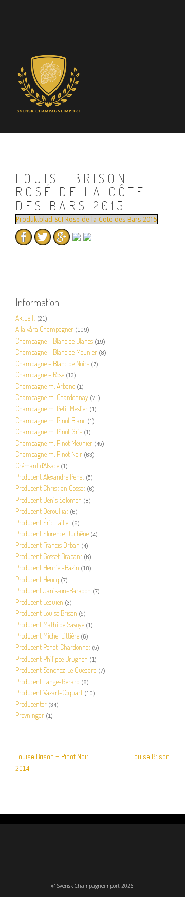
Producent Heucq (37, 579)
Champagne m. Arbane (45, 386)
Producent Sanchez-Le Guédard (56, 670)
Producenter (31, 704)
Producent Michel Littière (47, 635)
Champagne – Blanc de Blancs (54, 340)
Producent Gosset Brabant (48, 556)
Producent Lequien (39, 601)
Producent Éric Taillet (42, 522)
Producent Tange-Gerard (47, 681)
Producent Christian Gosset (50, 488)
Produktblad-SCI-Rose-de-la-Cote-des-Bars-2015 (86, 219)
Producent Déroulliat (41, 511)
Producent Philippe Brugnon (51, 658)
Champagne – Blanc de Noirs (52, 363)
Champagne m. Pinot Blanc (50, 420)
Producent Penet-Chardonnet (52, 647)
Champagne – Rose (39, 374)
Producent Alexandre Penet (49, 476)
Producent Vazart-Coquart (49, 692)
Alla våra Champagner (44, 329)
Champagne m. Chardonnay (51, 397)
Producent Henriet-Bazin (47, 567)
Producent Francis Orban (47, 545)
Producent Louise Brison (46, 613)
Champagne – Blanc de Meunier (56, 352)
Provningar (29, 715)
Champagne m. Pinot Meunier (53, 442)
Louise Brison (150, 756)
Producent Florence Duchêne (52, 533)
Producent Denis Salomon (48, 499)
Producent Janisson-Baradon (53, 590)
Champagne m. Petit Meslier (51, 408)
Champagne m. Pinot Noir (48, 454)
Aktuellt (25, 317)
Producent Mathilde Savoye (49, 624)
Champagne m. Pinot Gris (48, 431)
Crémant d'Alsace (37, 465)
